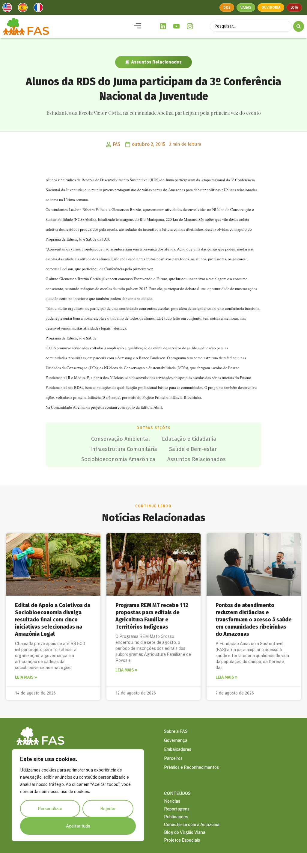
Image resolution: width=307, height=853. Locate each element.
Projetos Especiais (182, 840)
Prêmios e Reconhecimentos (191, 767)
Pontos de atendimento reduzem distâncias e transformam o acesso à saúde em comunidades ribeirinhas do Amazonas (254, 619)
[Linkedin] (163, 26)
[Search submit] (298, 26)
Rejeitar (108, 808)
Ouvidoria (270, 7)
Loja (294, 7)
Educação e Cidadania (189, 439)
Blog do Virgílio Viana (184, 832)
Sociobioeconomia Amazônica (118, 459)
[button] (137, 26)
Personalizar (50, 808)
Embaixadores (177, 749)
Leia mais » (26, 677)
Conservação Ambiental (120, 439)
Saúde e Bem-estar (193, 449)
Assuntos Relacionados (156, 62)
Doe (226, 7)
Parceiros (173, 758)
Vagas (245, 7)
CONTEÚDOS (177, 793)
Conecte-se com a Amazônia (191, 824)
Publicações (176, 816)
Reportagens (176, 809)
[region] (78, 795)
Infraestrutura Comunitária (123, 449)
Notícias (172, 801)
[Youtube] (176, 26)
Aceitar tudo (78, 826)
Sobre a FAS (176, 731)
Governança (175, 740)
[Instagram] (190, 26)
